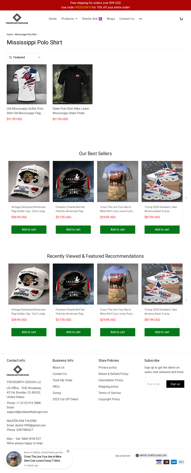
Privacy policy (107, 367)
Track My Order (62, 380)
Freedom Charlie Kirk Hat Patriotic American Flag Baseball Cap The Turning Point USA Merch (71, 210)
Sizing (57, 393)
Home (53, 19)
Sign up (175, 384)
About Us (59, 367)
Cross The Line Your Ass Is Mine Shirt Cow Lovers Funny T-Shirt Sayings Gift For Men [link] (42, 460)
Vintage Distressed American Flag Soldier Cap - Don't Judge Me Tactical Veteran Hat (28, 210)
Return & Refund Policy (113, 374)
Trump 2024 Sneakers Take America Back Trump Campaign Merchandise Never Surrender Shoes (161, 210)
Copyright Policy (109, 399)
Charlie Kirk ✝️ (92, 19)
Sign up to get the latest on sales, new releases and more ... (164, 372)
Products (67, 19)
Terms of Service (109, 393)
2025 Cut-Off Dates (65, 399)
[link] (14, 459)
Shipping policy (108, 386)
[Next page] (187, 198)
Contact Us (126, 19)
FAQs (56, 386)
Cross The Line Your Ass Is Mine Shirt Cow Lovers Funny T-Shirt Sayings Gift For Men (117, 210)
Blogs (111, 19)
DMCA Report (123, 456)
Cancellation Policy (110, 380)
